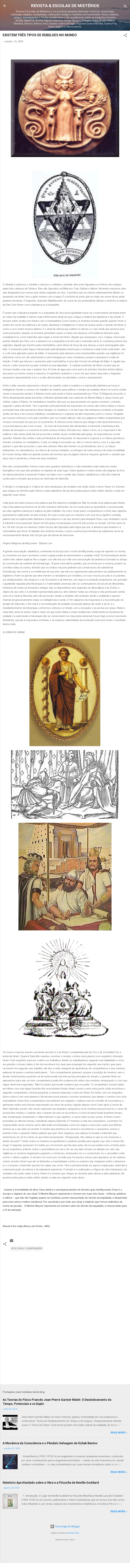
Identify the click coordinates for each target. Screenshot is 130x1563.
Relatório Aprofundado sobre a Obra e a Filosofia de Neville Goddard (51, 1482)
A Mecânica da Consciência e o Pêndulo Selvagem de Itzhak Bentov (50, 1443)
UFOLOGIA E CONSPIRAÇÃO (26, 1248)
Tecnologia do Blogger (67, 1526)
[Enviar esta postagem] (11, 1241)
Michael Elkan (73, 1533)
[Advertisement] (65, 1355)
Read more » (119, 1432)
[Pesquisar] (125, 7)
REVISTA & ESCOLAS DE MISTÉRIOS (65, 5)
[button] (125, 36)
